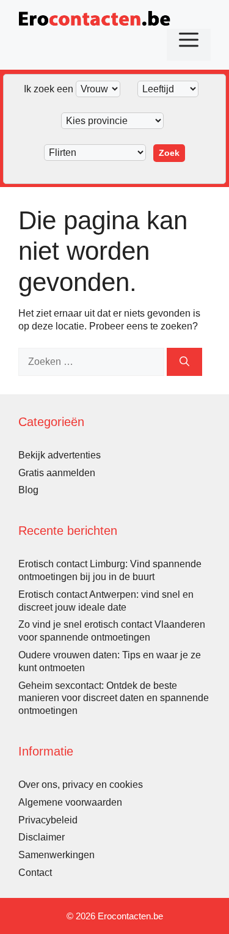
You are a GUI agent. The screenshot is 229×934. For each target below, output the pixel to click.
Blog (28, 490)
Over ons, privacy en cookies (80, 784)
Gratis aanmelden (56, 473)
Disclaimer (41, 837)
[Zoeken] (184, 362)
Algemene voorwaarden (70, 802)
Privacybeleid (48, 820)
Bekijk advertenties (59, 455)
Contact (35, 872)
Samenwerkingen (56, 855)
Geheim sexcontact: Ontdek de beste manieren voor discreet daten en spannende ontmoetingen (113, 698)
